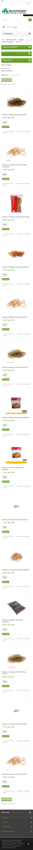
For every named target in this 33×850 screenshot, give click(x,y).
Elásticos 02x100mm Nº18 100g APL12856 (15, 217)
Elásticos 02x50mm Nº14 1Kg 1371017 (14, 774)
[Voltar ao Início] (3, 40)
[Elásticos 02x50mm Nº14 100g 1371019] (16, 354)
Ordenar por (4, 75)
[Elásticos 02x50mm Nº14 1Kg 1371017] (16, 761)
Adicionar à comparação (24, 131)
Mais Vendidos (9, 54)
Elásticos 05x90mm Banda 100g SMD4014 (15, 417)
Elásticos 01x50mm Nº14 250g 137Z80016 (15, 570)
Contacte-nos (22, 4)
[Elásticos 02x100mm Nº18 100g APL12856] (16, 203)
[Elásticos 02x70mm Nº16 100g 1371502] (16, 506)
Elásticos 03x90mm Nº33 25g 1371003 (14, 115)
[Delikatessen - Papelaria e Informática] (16, 11)
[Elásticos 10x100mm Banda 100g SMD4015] (16, 454)
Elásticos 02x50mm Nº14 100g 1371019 (14, 367)
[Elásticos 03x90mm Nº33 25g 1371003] (16, 101)
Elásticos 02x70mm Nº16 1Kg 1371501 (14, 724)
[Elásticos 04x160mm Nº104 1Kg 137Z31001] (16, 606)
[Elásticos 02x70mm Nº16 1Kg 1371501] (16, 710)
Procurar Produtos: (6, 65)
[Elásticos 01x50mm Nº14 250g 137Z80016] (16, 556)
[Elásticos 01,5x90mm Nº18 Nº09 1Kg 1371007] (16, 658)
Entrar (29, 3)
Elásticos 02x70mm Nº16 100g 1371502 (14, 519)
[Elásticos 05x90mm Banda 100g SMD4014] (16, 404)
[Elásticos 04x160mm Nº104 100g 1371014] (16, 253)
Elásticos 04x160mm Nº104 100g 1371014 (15, 267)
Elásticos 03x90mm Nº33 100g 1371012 (14, 317)
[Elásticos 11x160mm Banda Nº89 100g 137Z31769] (16, 151)
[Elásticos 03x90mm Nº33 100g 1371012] (16, 304)
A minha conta (6, 827)
